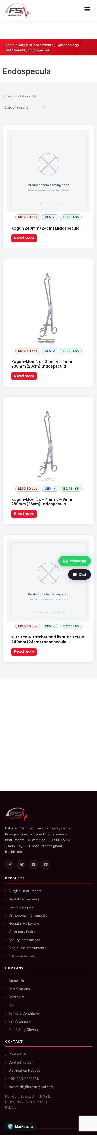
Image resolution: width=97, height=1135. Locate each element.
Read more (24, 238)
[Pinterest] (45, 864)
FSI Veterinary (20, 1021)
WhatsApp (78, 560)
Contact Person (21, 1062)
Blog (12, 1005)
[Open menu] (87, 9)
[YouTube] (33, 864)
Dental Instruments (24, 899)
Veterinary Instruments (27, 931)
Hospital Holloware (24, 923)
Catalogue (17, 997)
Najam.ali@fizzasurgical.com (31, 1087)
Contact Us (18, 1054)
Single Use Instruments (27, 948)
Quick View (48, 218)
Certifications (19, 989)
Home (10, 45)
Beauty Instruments (24, 940)
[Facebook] (9, 864)
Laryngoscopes (21, 907)
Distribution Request (25, 1070)
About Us (16, 980)
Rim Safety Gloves (23, 1029)
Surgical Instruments (36, 45)
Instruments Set (21, 956)
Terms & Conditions (24, 1013)
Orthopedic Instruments (28, 915)
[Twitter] (21, 864)
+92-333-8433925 (24, 1078)
